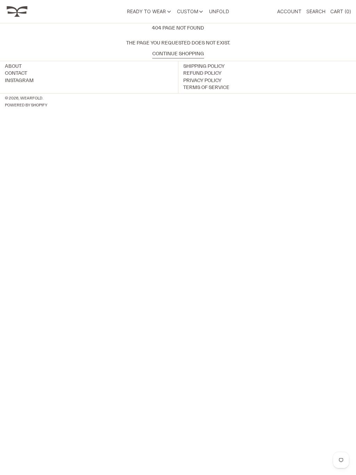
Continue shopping (178, 53)
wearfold (31, 98)
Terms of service (206, 87)
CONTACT (16, 73)
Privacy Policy (202, 80)
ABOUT (13, 66)
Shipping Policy (204, 66)
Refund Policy (202, 73)
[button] (315, 11)
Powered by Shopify (26, 105)
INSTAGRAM (19, 80)
